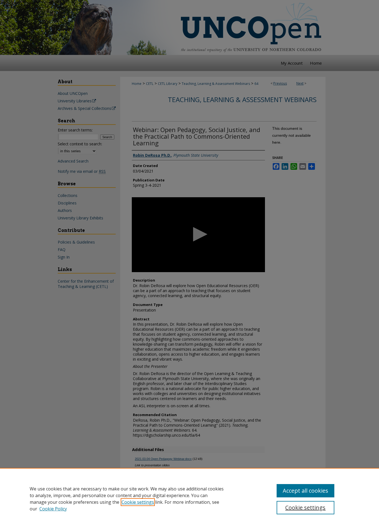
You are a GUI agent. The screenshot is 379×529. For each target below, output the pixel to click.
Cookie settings (138, 502)
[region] (189, 498)
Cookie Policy (53, 509)
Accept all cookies (305, 490)
